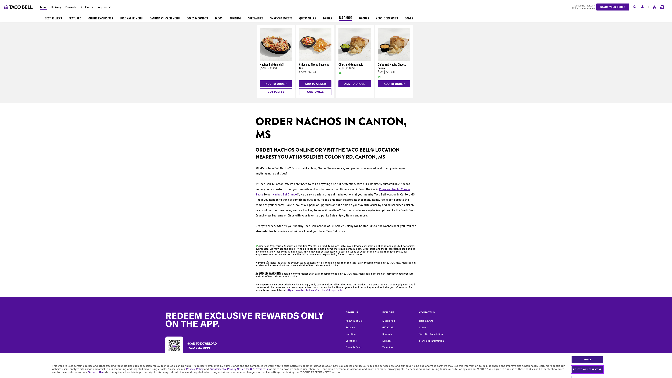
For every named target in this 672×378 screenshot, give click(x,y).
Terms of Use (96, 372)
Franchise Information (431, 340)
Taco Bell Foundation (431, 334)
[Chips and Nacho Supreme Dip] (315, 60)
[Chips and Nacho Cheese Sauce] (394, 60)
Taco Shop (388, 347)
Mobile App (388, 320)
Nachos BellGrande (284, 194)
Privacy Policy (194, 369)
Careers (423, 327)
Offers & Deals (354, 347)
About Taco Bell (354, 320)
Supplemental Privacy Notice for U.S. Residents (239, 369)
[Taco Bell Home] (19, 7)
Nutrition (351, 334)
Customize (276, 91)
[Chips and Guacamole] (354, 60)
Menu (43, 7)
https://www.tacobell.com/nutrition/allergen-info (314, 290)
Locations (351, 340)
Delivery (56, 7)
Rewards (70, 7)
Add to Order (275, 84)
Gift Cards (86, 7)
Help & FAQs (426, 320)
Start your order (612, 7)
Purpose (101, 7)
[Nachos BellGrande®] (276, 60)
